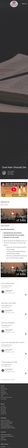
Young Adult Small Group (7, 426)
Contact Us (3, 413)
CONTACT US (4, 394)
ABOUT (3, 387)
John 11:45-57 (5, 226)
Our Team (3, 410)
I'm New (3, 406)
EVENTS (3, 390)
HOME (2, 385)
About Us (3, 409)
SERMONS (3, 392)
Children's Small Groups (6, 421)
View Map (3, 439)
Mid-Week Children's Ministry (8, 427)
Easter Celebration (5, 424)
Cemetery (3, 399)
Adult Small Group (5, 420)
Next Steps (3, 407)
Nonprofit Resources (6, 397)
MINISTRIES (4, 389)
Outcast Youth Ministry (6, 423)
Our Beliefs (3, 412)
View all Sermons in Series (8, 379)
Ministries (3, 418)
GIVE (2, 395)
